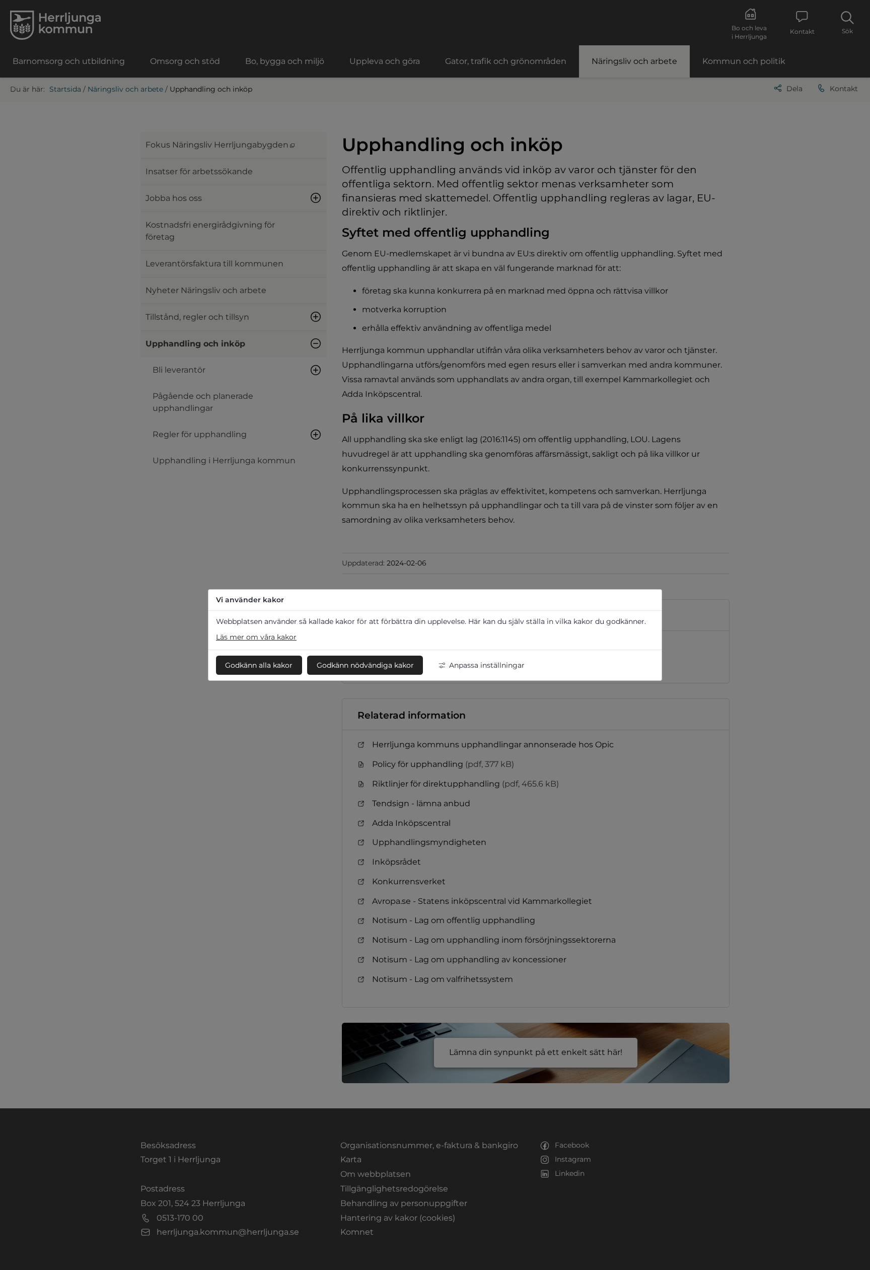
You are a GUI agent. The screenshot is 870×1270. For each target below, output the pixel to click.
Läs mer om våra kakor (256, 637)
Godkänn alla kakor (259, 665)
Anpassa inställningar (487, 665)
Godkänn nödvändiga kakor (365, 665)
